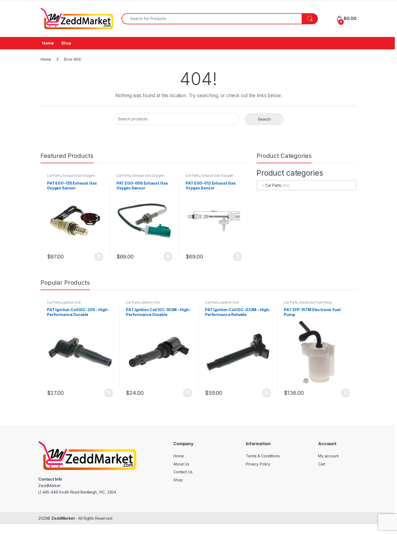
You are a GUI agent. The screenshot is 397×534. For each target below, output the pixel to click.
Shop (66, 43)
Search (264, 119)
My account (328, 456)
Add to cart (98, 256)
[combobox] (212, 18)
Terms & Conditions (263, 456)
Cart (321, 464)
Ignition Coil (71, 302)
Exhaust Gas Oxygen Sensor (71, 177)
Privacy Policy (258, 464)
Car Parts (54, 176)
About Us (181, 464)
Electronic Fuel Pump (316, 302)
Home (47, 43)
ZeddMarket (63, 518)
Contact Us (183, 472)
